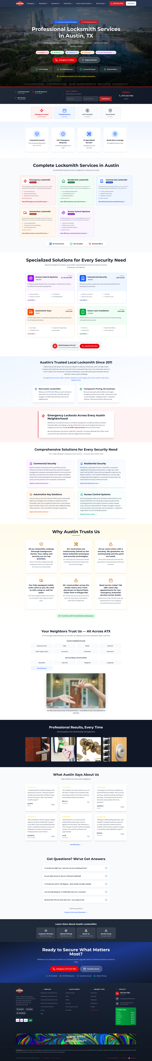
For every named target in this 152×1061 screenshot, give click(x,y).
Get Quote (131, 3)
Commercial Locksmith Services (49, 1000)
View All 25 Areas (42, 668)
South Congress (83, 378)
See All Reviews (75, 845)
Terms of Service (56, 1058)
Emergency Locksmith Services (49, 993)
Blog (42, 1013)
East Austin (91, 378)
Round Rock (42, 662)
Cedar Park (65, 662)
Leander (93, 1006)
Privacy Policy (46, 1058)
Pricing (42, 1010)
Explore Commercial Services (39, 483)
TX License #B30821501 (113, 1058)
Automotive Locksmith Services (49, 1003)
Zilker (62, 378)
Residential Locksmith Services (49, 996)
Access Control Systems (47, 1006)
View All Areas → (95, 1010)
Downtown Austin (53, 378)
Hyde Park (73, 378)
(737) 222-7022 (52, 392)
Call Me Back (106, 99)
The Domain (87, 651)
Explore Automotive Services (39, 512)
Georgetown (110, 662)
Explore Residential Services (89, 483)
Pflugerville (87, 662)
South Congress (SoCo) (42, 651)
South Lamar (110, 651)
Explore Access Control (87, 514)
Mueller (67, 378)
